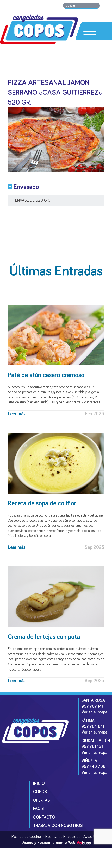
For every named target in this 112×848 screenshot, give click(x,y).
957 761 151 (92, 746)
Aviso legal (92, 836)
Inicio (39, 783)
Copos (40, 792)
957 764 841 (92, 726)
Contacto (44, 817)
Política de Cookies (26, 836)
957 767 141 (92, 706)
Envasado (26, 187)
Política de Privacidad (62, 836)
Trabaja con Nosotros (58, 826)
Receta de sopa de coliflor (42, 503)
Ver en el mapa (94, 712)
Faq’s (38, 809)
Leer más (17, 414)
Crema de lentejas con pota (44, 637)
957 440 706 (93, 766)
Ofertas (41, 800)
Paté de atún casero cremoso (46, 375)
